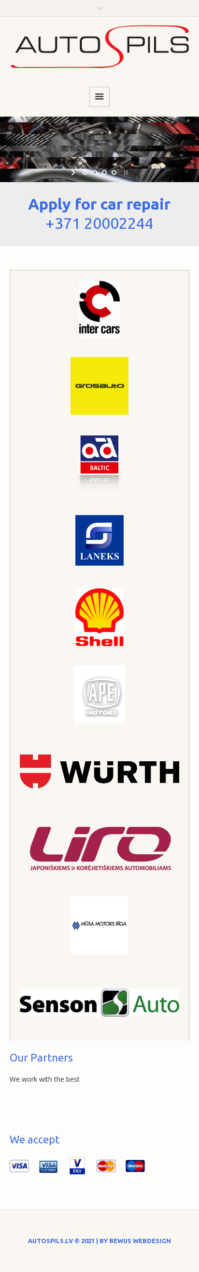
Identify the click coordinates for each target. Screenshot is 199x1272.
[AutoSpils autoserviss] (99, 47)
